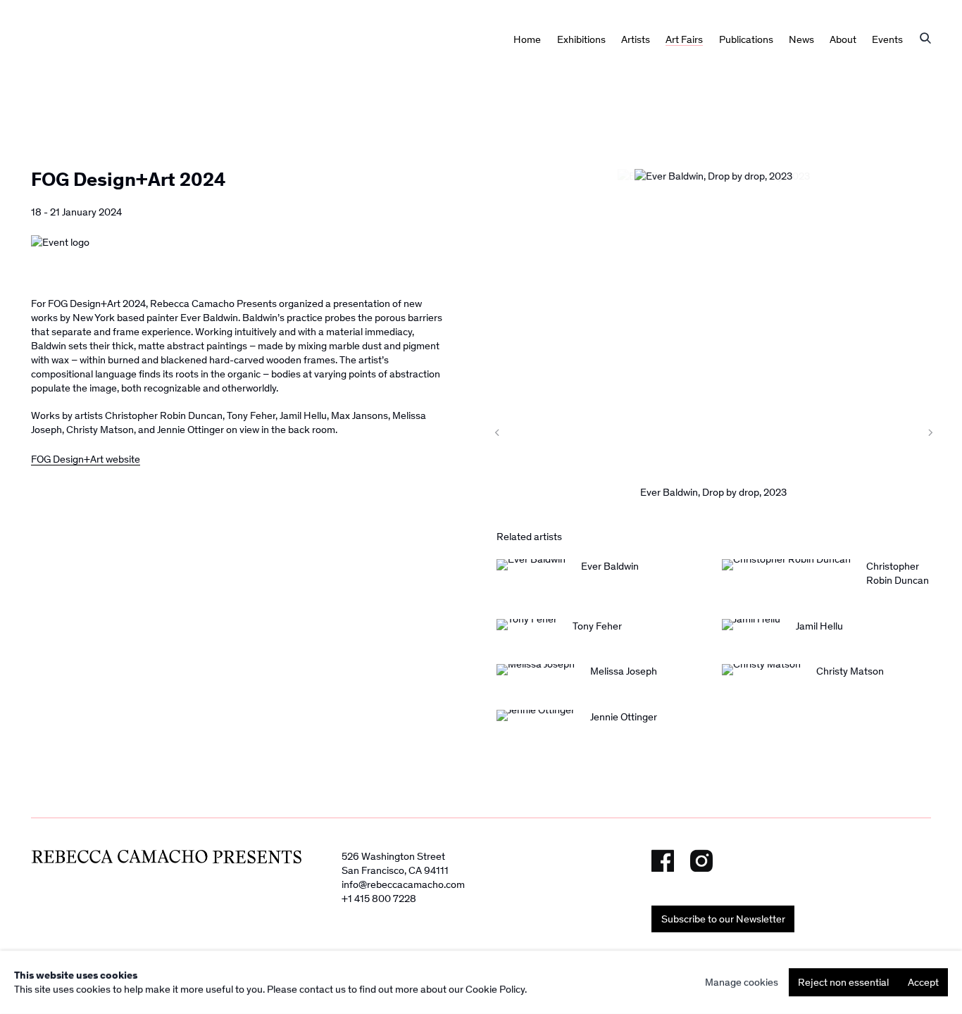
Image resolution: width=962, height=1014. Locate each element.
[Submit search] (925, 39)
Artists (635, 39)
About (843, 39)
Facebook (662, 860)
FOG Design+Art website (85, 459)
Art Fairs (684, 39)
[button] (598, 432)
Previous (527, 432)
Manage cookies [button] (741, 982)
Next (899, 432)
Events (887, 39)
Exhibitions (581, 39)
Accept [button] (923, 982)
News (801, 39)
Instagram (701, 860)
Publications (746, 39)
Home (527, 39)
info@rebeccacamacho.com (403, 884)
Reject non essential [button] (843, 982)
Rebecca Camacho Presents (101, 68)
